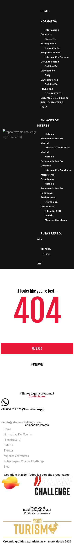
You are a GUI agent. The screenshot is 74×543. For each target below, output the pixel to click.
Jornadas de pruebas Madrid (55, 149)
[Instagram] (23, 500)
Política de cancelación (49, 68)
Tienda (45, 249)
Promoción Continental (49, 204)
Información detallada (50, 32)
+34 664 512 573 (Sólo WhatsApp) (22, 409)
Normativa (48, 21)
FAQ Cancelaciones (49, 77)
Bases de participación (48, 41)
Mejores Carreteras (56, 220)
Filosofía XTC (53, 211)
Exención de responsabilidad (51, 50)
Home (44, 11)
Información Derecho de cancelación (55, 59)
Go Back (37, 348)
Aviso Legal (37, 507)
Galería (49, 215)
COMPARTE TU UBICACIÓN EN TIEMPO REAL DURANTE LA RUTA (54, 100)
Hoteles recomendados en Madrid (52, 139)
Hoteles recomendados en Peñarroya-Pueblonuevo (52, 190)
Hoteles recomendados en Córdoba (52, 161)
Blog (46, 254)
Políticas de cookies (37, 513)
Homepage (37, 364)
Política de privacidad (49, 86)
